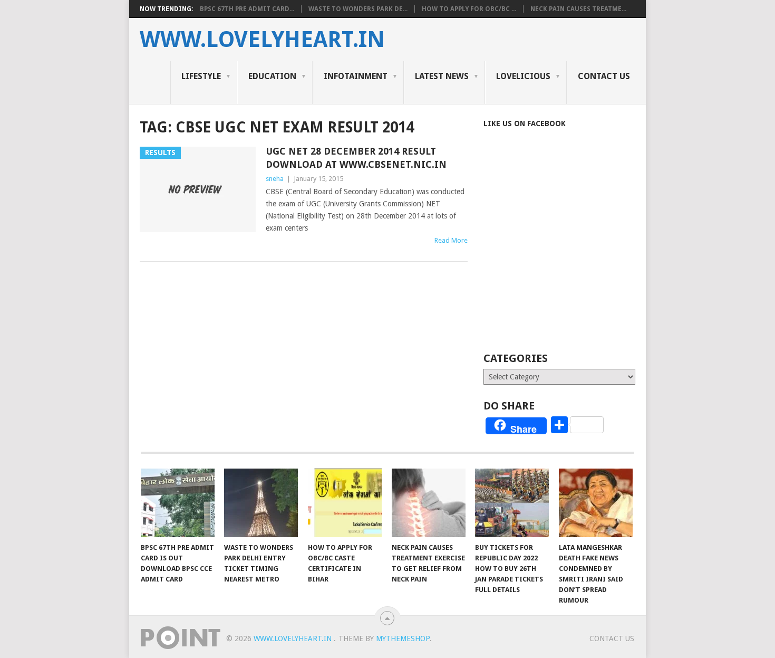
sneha (275, 179)
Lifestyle (201, 76)
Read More (451, 240)
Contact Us (604, 76)
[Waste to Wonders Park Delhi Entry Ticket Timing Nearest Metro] (261, 503)
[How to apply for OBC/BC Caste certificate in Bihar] (345, 503)
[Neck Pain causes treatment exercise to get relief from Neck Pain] (429, 503)
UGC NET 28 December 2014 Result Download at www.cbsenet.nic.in (356, 158)
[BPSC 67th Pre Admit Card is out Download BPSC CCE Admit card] (178, 503)
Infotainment (356, 76)
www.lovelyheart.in (262, 39)
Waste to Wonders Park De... (358, 9)
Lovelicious (523, 76)
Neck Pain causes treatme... (578, 9)
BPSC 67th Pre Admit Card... (247, 9)
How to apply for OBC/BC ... (469, 9)
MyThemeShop (403, 638)
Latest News (442, 76)
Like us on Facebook (524, 123)
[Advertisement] (572, 254)
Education (272, 76)
